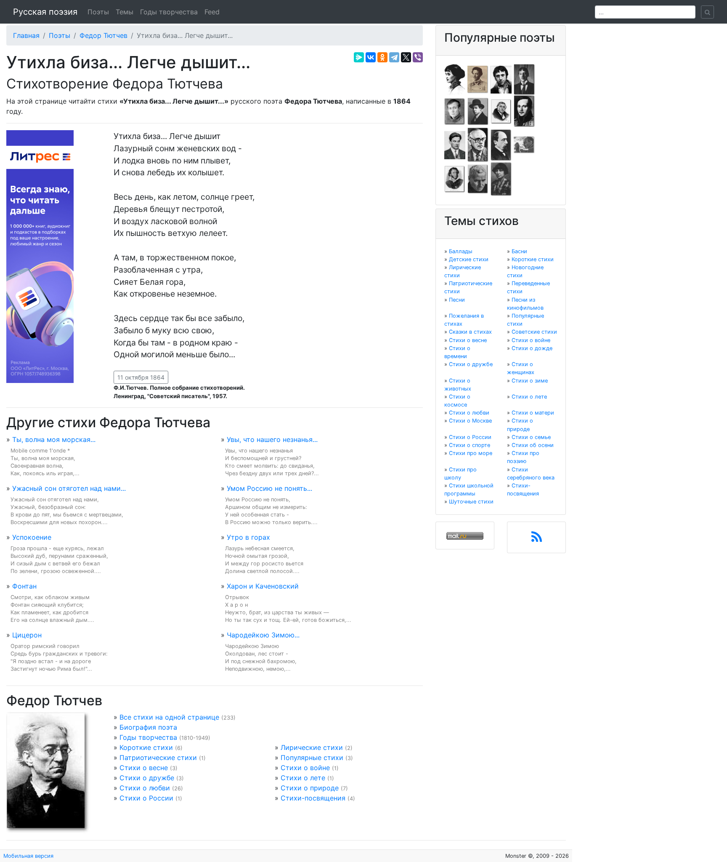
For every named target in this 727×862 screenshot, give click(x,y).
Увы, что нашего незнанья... (272, 439)
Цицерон (27, 635)
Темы (124, 12)
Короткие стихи (146, 747)
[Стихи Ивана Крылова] (501, 111)
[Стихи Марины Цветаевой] (501, 178)
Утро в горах (248, 537)
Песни (457, 300)
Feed (212, 12)
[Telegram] (394, 57)
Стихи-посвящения (313, 798)
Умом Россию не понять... (269, 488)
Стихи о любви (144, 788)
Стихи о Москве (470, 421)
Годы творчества (169, 12)
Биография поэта (148, 727)
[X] (406, 57)
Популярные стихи (312, 757)
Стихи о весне (143, 767)
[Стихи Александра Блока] (477, 79)
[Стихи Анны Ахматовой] (454, 79)
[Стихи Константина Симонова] (477, 178)
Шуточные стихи (471, 501)
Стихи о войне (305, 767)
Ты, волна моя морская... (54, 439)
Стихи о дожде (532, 348)
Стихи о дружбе (146, 778)
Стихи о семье (531, 437)
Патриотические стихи (158, 757)
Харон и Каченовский (263, 586)
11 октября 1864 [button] (141, 377)
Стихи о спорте (469, 445)
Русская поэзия (45, 12)
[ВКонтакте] (371, 57)
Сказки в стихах (470, 332)
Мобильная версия (28, 856)
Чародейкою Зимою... (263, 635)
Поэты (98, 12)
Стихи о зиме (530, 380)
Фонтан (24, 586)
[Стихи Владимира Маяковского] (454, 144)
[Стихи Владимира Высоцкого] (501, 79)
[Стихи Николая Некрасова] (501, 144)
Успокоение (31, 537)
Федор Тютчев (103, 35)
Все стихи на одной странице (169, 717)
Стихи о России (146, 798)
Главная (26, 35)
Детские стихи (468, 259)
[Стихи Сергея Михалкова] (477, 144)
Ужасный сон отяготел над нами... (69, 488)
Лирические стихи (312, 747)
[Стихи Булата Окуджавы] (524, 144)
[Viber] (418, 57)
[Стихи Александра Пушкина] (454, 178)
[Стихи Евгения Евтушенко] (454, 111)
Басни (519, 251)
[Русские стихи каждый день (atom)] (536, 539)
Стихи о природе (310, 788)
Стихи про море (470, 453)
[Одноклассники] (382, 57)
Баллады (460, 251)
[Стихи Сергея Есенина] (477, 111)
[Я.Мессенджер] (359, 57)
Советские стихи (534, 332)
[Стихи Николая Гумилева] (524, 79)
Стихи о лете (303, 778)
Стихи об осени (533, 445)
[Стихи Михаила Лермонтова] (524, 111)
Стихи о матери (533, 413)
